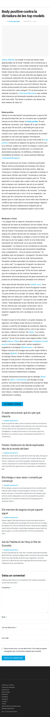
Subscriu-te (5, 689)
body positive (32, 121)
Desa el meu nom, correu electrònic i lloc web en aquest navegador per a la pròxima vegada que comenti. (25, 650)
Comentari (7, 587)
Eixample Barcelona (8, 708)
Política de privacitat (8, 687)
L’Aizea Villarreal (8, 60)
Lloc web (5, 638)
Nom (4, 617)
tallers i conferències (18, 380)
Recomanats (6, 692)
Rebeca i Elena (13, 341)
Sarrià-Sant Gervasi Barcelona (11, 706)
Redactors (5, 694)
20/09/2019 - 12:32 (30, 21)
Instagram (5, 697)
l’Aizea (31, 332)
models (35, 284)
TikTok (4, 704)
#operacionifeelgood (10, 158)
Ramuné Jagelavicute (11, 420)
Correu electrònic (9, 627)
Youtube (4, 701)
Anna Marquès (14, 21)
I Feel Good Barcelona (27, 93)
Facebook (5, 699)
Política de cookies (8, 685)
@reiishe (13, 353)
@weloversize (27, 347)
